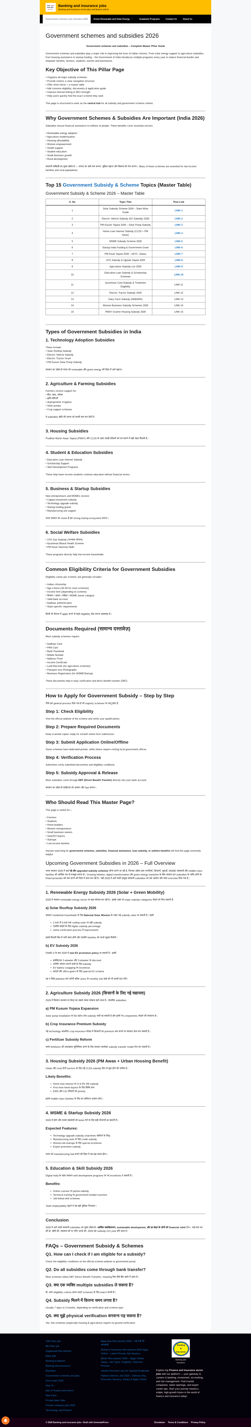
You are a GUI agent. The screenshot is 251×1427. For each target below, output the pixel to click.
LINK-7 (179, 254)
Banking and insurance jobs (82, 6)
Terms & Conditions (178, 1422)
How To (50, 1385)
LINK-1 (179, 210)
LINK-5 (179, 241)
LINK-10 (178, 274)
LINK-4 (179, 233)
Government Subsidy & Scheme (101, 185)
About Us (187, 19)
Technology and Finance (59, 1410)
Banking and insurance (58, 1365)
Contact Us (171, 19)
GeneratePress (101, 1422)
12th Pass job (53, 1341)
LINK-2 (179, 218)
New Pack (51, 1395)
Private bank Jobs (55, 1400)
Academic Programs (149, 19)
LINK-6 (179, 247)
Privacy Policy (198, 1422)
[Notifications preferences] (5, 1420)
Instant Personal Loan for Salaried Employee (125, 1370)
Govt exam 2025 (54, 1380)
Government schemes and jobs (62, 1375)
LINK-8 (179, 260)
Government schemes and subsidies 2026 (67, 19)
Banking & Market (55, 1361)
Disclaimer (159, 1422)
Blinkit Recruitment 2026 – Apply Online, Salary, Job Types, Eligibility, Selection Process (123, 1362)
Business (51, 1370)
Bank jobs (51, 1356)
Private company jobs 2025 (60, 1405)
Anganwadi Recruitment (58, 1351)
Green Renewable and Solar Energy (112, 19)
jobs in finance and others (59, 1390)
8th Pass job (52, 1346)
